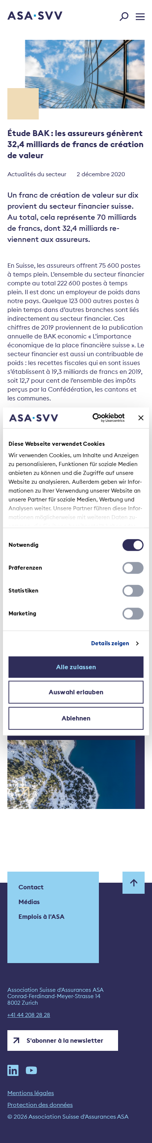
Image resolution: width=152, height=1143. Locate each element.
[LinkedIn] (12, 1070)
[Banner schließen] (141, 417)
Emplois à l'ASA (41, 917)
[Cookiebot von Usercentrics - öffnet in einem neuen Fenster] (94, 418)
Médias (29, 902)
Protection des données (40, 1104)
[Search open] (126, 15)
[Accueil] (24, 16)
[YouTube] (31, 1070)
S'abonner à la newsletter (65, 1040)
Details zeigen (110, 643)
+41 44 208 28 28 (28, 1015)
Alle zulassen (76, 667)
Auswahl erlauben (76, 692)
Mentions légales (30, 1093)
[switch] (133, 568)
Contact (31, 887)
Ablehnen (76, 718)
